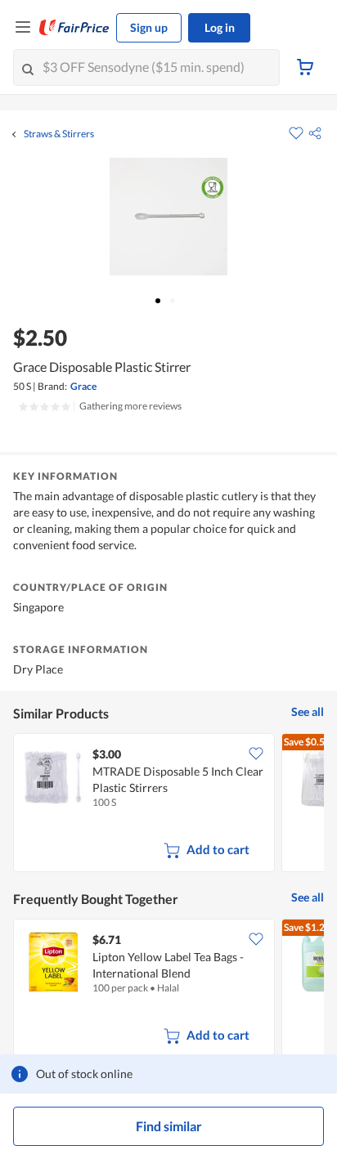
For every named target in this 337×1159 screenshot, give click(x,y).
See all (307, 711)
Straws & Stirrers (59, 134)
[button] (315, 133)
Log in (219, 27)
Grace (83, 386)
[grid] (168, 804)
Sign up (149, 27)
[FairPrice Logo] (74, 28)
